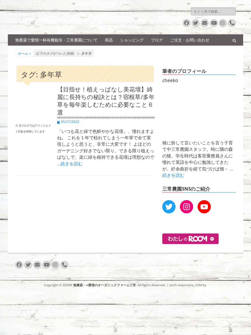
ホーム (24, 53)
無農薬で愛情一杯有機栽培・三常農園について (56, 40)
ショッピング (132, 40)
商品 (109, 40)
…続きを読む (70, 164)
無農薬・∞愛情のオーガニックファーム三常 (104, 285)
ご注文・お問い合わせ (189, 40)
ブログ (157, 40)
